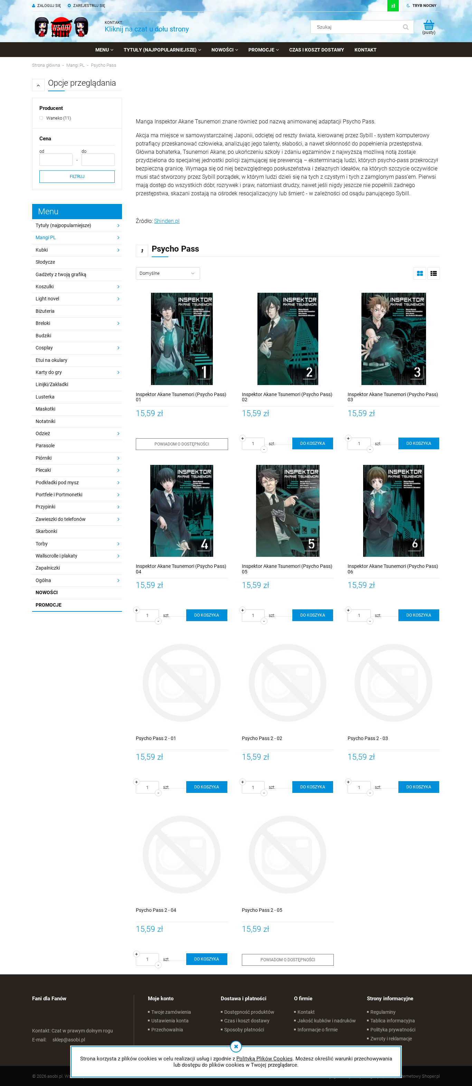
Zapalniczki (48, 568)
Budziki (43, 335)
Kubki (42, 250)
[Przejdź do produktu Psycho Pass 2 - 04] (182, 854)
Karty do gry (49, 372)
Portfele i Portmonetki (59, 494)
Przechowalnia (167, 1029)
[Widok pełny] (433, 273)
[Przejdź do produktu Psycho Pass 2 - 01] (182, 683)
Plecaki (43, 470)
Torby (42, 543)
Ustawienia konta (170, 1020)
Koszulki (45, 286)
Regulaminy (383, 1012)
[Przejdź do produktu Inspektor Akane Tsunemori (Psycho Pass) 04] (182, 511)
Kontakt (306, 1012)
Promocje (49, 605)
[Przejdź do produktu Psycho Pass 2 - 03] (394, 683)
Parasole (45, 445)
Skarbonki (46, 531)
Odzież (43, 433)
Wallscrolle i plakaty (56, 556)
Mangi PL (46, 237)
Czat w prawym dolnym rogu (72, 1030)
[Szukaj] (406, 27)
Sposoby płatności (244, 1029)
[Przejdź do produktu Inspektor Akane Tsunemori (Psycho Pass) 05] (288, 511)
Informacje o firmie (318, 1029)
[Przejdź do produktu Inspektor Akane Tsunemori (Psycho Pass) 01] (182, 339)
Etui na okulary (51, 360)
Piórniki (43, 458)
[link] (55, 118)
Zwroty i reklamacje (391, 1038)
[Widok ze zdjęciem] (420, 273)
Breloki (43, 323)
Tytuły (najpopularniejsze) (63, 225)
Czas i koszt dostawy (247, 1020)
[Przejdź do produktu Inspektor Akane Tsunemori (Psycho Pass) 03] (394, 339)
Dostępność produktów (249, 1012)
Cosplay (44, 347)
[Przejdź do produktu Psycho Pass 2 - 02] (288, 683)
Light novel (47, 298)
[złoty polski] (393, 5)
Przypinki (45, 506)
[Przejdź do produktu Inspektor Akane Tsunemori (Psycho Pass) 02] (288, 339)
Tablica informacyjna (392, 1020)
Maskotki (45, 409)
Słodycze (45, 262)
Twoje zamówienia (171, 1012)
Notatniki (45, 421)
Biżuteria (45, 311)
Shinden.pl (167, 221)
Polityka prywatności (392, 1029)
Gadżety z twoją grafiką (61, 274)
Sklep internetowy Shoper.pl (413, 1076)
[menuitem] (104, 49)
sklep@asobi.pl (58, 1039)
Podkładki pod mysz (57, 482)
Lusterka (45, 397)
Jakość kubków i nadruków (327, 1020)
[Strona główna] (61, 27)
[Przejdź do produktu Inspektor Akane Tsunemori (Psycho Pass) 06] (394, 511)
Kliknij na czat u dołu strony (147, 29)
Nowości (47, 592)
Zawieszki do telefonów (61, 519)
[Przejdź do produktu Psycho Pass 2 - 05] (288, 854)
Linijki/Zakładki (52, 384)
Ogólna (43, 580)
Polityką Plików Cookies (264, 1059)
